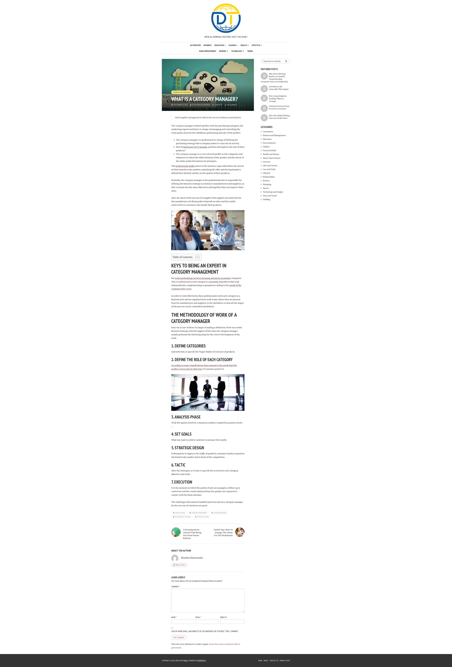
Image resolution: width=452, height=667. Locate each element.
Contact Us (274, 660)
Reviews (222, 51)
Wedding (266, 199)
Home (260, 660)
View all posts (180, 565)
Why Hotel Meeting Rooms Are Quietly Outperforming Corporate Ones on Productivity (274, 77)
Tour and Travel (270, 195)
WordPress (202, 660)
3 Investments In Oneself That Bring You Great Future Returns (192, 533)
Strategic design (203, 517)
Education (219, 45)
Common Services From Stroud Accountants (279, 107)
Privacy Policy (285, 660)
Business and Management (182, 92)
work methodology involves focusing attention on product (203, 278)
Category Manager (219, 513)
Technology (236, 51)
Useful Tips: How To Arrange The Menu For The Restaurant (223, 532)
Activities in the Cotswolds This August (279, 87)
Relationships (268, 176)
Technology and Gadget (273, 192)
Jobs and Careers (270, 165)
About (266, 660)
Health (244, 45)
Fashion (232, 45)
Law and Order (269, 169)
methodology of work (183, 517)
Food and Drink (269, 150)
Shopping (267, 184)
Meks (186, 660)
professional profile (185, 166)
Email (198, 617)
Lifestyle (256, 45)
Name (174, 617)
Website (223, 617)
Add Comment (232, 105)
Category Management (199, 513)
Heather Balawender (202, 105)
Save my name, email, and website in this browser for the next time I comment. (204, 631)
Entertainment (269, 143)
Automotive (195, 45)
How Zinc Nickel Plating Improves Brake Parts (279, 116)
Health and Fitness (271, 154)
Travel (250, 51)
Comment (175, 586)
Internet (266, 161)
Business (208, 45)
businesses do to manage (195, 146)
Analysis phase (180, 513)
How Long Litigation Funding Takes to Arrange (278, 98)
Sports (266, 188)
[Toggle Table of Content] (196, 257)
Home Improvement (207, 51)
